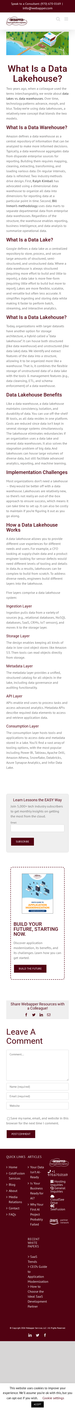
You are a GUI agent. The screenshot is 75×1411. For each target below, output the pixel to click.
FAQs (12, 1214)
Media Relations (15, 1199)
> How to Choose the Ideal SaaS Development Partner (37, 1296)
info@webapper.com (37, 8)
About (13, 1191)
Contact (14, 1208)
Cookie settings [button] (53, 1398)
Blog (12, 1184)
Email (14, 822)
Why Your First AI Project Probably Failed (36, 1214)
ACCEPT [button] (37, 1404)
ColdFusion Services (16, 1175)
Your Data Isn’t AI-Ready (37, 1172)
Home (13, 1167)
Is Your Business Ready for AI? (36, 1190)
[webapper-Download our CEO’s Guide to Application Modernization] (37, 875)
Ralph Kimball (42, 181)
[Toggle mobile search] (58, 19)
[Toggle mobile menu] (66, 19)
